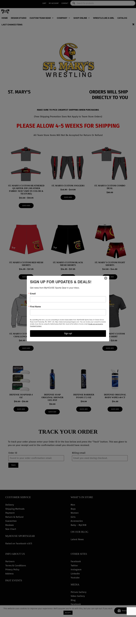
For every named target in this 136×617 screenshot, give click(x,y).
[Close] (105, 278)
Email (33, 294)
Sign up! (68, 333)
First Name (35, 307)
